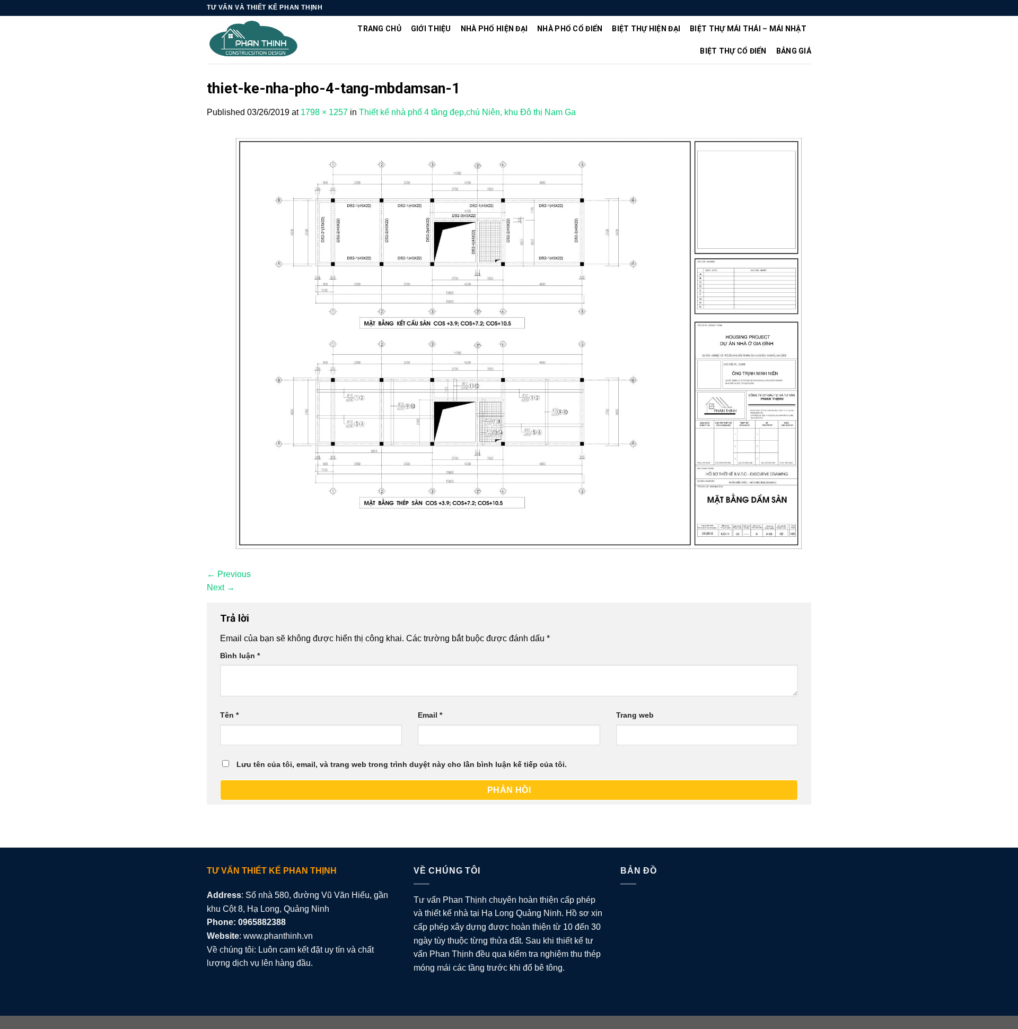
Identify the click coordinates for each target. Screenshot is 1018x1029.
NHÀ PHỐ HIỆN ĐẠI (494, 28)
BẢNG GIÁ (793, 51)
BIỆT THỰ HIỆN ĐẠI (646, 28)
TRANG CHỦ (379, 28)
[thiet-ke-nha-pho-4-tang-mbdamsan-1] (509, 342)
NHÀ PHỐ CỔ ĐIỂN (569, 28)
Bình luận (240, 655)
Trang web (635, 715)
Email (430, 715)
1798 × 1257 (324, 112)
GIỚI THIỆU (431, 28)
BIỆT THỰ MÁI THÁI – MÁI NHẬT (748, 28)
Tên (229, 715)
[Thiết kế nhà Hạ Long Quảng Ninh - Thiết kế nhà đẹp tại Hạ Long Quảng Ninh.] (254, 40)
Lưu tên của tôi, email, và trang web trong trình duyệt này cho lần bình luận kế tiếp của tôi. (401, 764)
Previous (229, 574)
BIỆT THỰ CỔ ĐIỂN (733, 51)
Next (221, 587)
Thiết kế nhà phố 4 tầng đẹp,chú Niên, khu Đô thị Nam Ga (467, 112)
